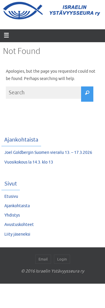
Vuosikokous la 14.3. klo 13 (28, 162)
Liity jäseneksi (17, 234)
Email (43, 259)
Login (62, 259)
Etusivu (11, 196)
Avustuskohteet (19, 224)
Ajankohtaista (17, 205)
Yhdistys (12, 215)
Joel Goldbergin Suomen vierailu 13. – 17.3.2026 (48, 152)
